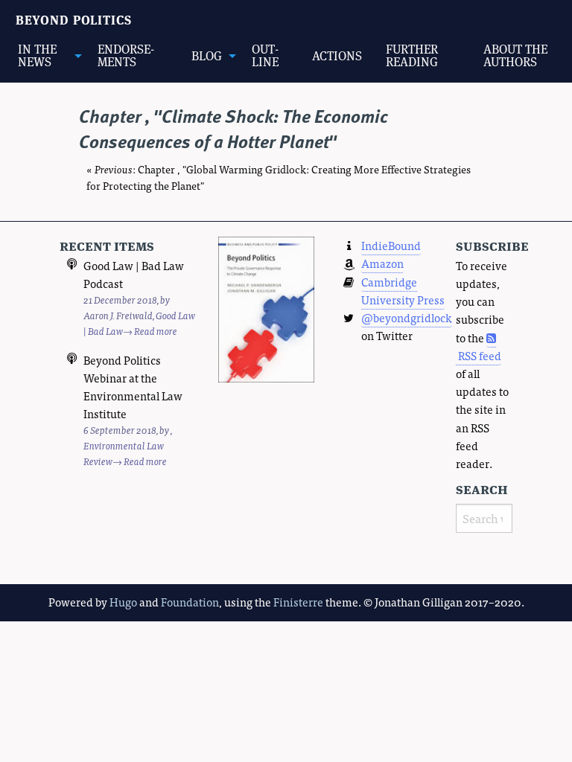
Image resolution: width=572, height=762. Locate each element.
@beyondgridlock (406, 317)
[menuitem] (46, 56)
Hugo (123, 601)
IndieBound (391, 245)
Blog (206, 56)
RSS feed (478, 355)
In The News (37, 55)
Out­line (265, 55)
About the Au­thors (515, 55)
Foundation (190, 601)
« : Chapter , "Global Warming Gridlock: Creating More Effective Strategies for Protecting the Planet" (278, 177)
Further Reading (412, 55)
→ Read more (150, 331)
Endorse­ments (126, 55)
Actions (337, 56)
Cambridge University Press (403, 290)
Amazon (382, 263)
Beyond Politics (74, 20)
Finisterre (298, 601)
